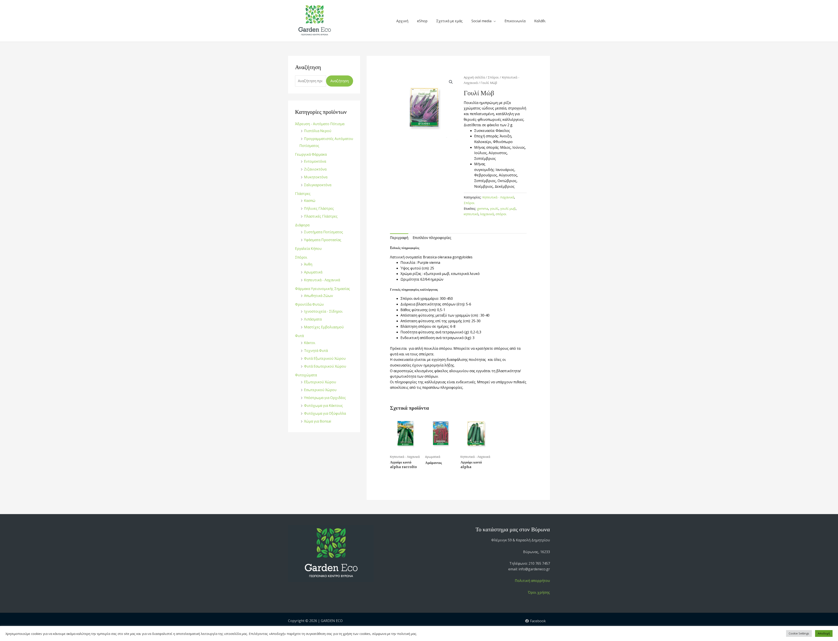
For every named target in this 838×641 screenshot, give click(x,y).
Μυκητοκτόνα (315, 177)
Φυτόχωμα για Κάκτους (323, 405)
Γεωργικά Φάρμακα (311, 154)
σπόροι (501, 214)
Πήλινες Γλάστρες (319, 208)
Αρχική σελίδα (474, 77)
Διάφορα (302, 225)
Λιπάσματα (313, 319)
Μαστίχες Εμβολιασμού (324, 327)
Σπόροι (301, 257)
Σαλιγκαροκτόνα (317, 184)
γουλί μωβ (508, 208)
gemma (482, 208)
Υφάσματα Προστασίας (322, 239)
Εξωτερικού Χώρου (320, 382)
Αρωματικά (313, 272)
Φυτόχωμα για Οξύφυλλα (325, 413)
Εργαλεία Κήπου (308, 248)
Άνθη (308, 264)
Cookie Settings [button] (799, 633)
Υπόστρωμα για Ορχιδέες (325, 397)
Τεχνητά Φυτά (316, 350)
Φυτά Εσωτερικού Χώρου (325, 366)
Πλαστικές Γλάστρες (321, 216)
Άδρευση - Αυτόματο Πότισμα (319, 123)
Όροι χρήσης (539, 592)
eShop (422, 21)
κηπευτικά (471, 214)
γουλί (494, 208)
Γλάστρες (303, 193)
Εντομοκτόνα (315, 161)
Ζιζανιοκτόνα (315, 169)
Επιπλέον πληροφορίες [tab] (432, 237)
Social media (481, 21)
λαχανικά (487, 214)
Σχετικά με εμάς (449, 21)
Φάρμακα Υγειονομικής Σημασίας (322, 288)
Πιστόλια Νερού (317, 130)
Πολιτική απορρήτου (532, 580)
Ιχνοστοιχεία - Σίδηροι (323, 311)
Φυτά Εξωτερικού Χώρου (325, 358)
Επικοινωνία (515, 21)
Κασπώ (309, 200)
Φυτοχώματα (306, 375)
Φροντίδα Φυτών (309, 304)
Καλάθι (540, 21)
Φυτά (299, 335)
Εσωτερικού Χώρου (320, 389)
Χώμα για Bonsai (317, 421)
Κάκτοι (309, 342)
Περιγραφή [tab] (399, 237)
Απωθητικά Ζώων (318, 295)
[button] (451, 82)
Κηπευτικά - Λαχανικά (322, 280)
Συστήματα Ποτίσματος (323, 232)
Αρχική (402, 21)
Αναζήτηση (339, 80)
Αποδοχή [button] (824, 633)
